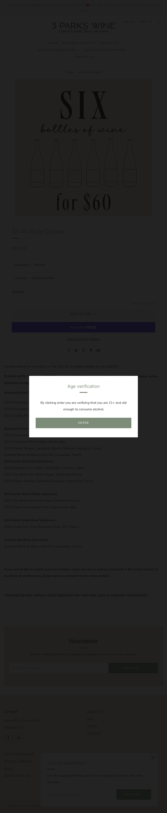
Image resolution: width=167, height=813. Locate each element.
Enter (83, 423)
